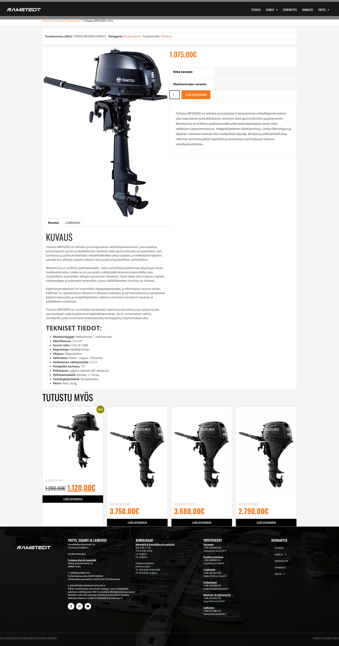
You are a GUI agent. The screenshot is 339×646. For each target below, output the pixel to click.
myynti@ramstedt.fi (214, 601)
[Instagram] (79, 606)
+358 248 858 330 (212, 547)
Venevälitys (290, 10)
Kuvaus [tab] (53, 223)
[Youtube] (88, 606)
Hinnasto (307, 10)
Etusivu (256, 10)
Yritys (322, 10)
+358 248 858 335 (212, 598)
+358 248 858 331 (212, 560)
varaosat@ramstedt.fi (214, 550)
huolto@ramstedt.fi (213, 563)
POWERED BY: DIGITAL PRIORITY (326, 638)
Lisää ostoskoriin (196, 95)
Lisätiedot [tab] (72, 223)
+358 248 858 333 (212, 585)
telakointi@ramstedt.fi (215, 576)
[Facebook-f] (71, 606)
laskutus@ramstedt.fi (214, 613)
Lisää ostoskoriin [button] (72, 499)
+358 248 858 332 (212, 572)
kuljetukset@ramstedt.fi (216, 588)
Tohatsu (166, 36)
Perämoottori (73, 20)
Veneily (270, 10)
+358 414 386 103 (212, 610)
